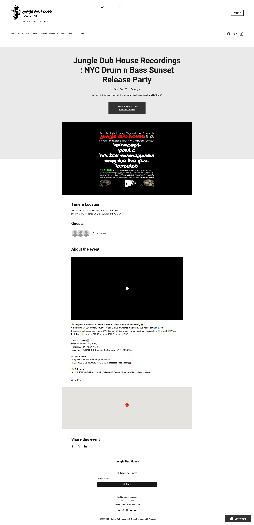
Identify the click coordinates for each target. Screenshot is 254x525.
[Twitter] (135, 510)
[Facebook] (123, 510)
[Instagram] (127, 510)
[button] (81, 34)
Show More (76, 380)
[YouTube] (131, 510)
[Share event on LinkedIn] (85, 446)
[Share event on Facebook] (72, 446)
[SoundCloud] (119, 510)
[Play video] (127, 288)
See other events (127, 109)
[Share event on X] (79, 446)
